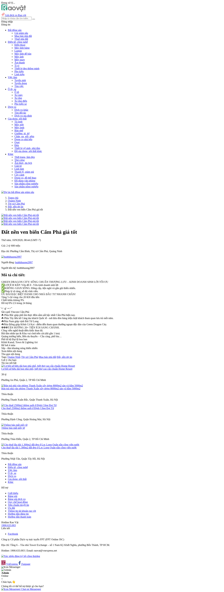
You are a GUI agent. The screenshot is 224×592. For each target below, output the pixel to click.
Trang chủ (13, 197)
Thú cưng (19, 160)
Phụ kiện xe (20, 104)
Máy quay (19, 59)
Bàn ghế (18, 130)
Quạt (17, 142)
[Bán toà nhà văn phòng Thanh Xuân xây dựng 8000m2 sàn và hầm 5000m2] (42, 385)
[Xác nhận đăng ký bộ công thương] (20, 556)
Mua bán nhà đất (23, 36)
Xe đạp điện (20, 101)
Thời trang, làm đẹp (24, 157)
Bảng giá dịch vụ (17, 499)
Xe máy (18, 95)
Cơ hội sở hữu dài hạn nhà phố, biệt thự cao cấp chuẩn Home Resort (36, 368)
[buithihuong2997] (11, 256)
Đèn (16, 145)
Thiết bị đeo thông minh (26, 68)
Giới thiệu (13, 493)
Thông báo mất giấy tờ (13, 427)
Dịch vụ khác (21, 109)
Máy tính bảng (22, 47)
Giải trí (18, 166)
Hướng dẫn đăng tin (18, 513)
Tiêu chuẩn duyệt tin (18, 505)
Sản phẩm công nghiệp (26, 183)
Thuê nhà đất (21, 39)
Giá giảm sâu (21, 33)
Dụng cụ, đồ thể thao (25, 177)
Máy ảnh (19, 56)
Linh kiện (19, 74)
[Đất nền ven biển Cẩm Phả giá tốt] (20, 215)
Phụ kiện (19, 71)
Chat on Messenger (30, 589)
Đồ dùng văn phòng (24, 180)
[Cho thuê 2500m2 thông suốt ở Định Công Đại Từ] (29, 405)
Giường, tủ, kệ (22, 133)
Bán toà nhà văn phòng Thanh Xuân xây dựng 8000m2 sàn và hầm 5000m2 (40, 388)
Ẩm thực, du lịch (23, 163)
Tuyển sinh (20, 80)
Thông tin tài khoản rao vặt (22, 510)
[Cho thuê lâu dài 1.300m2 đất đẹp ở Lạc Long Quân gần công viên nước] (40, 444)
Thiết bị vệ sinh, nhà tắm (27, 148)
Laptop (18, 50)
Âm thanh (19, 62)
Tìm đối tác (20, 112)
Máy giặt (19, 124)
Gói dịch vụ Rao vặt (15, 15)
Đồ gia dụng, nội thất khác (28, 151)
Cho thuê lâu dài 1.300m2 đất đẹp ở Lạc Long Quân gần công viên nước (39, 447)
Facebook (13, 533)
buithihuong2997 (24, 262)
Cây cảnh (19, 174)
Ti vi (16, 65)
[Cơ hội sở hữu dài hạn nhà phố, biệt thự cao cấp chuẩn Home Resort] (38, 365)
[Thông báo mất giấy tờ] (14, 425)
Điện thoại (19, 44)
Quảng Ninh (14, 200)
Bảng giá (12, 496)
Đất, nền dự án (15, 206)
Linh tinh (19, 168)
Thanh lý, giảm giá (24, 171)
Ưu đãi (11, 508)
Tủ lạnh (18, 121)
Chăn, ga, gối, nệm (24, 136)
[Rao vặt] (13, 10)
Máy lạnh (19, 127)
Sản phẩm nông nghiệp (26, 186)
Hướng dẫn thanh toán (19, 516)
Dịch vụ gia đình (23, 115)
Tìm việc (19, 86)
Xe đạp (18, 98)
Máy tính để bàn (22, 53)
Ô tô (16, 92)
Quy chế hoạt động (18, 502)
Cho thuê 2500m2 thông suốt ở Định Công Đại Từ (27, 408)
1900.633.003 (8, 525)
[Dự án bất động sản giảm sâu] (17, 192)
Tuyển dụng (20, 83)
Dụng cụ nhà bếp (23, 139)
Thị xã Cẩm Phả (16, 203)
